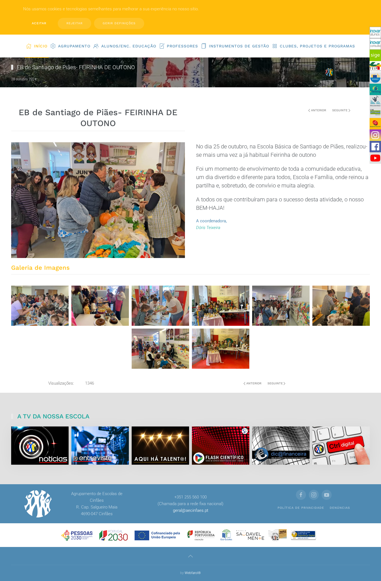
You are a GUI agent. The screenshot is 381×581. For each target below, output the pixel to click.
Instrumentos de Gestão (239, 46)
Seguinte (340, 110)
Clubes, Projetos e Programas (317, 46)
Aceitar (39, 23)
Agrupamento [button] (74, 46)
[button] (190, 556)
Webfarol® (193, 573)
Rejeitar (74, 23)
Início (40, 46)
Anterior (318, 110)
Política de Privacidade (301, 508)
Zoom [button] (40, 305)
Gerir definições (119, 23)
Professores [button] (182, 46)
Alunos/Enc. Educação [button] (128, 46)
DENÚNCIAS (340, 508)
